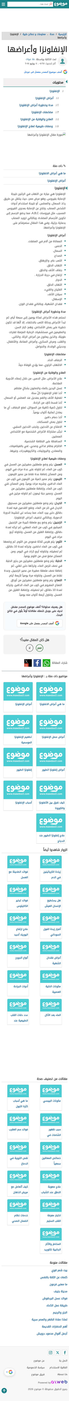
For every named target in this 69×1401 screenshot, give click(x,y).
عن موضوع (39, 1360)
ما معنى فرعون (58, 1284)
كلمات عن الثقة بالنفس (53, 1277)
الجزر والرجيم (60, 1312)
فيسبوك (37, 663)
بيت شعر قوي (59, 1270)
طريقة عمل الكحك (56, 1305)
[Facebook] (64, 1352)
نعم (39, 647)
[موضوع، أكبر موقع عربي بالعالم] (60, 5)
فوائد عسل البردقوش (54, 1298)
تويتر (28, 663)
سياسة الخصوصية (36, 1367)
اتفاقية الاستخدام (58, 1367)
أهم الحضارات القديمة (54, 1326)
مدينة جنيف (60, 1291)
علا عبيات (30, 59)
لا (29, 647)
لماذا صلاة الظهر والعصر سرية (49, 1319)
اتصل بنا (63, 1360)
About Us (62, 1374)
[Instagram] (50, 1352)
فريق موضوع (38, 1374)
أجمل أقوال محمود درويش (52, 1333)
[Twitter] (57, 1352)
